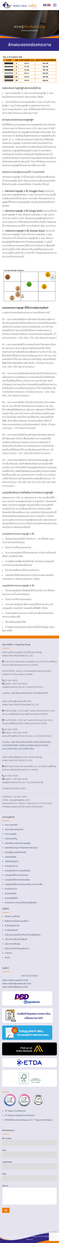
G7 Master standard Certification (20, 1115)
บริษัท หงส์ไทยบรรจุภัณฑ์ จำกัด (15, 980)
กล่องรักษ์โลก (10, 856)
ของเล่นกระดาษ (11, 866)
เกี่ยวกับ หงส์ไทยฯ (12, 916)
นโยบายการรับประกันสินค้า (16, 939)
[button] (55, 5)
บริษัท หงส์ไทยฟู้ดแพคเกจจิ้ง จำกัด (16, 983)
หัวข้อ (4, 1174)
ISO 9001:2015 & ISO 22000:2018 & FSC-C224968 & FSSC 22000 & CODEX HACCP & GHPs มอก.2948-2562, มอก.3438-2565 (26, 745)
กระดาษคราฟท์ (11, 824)
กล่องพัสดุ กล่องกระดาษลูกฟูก (18, 843)
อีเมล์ (4, 1150)
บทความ (8, 952)
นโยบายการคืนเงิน (12, 943)
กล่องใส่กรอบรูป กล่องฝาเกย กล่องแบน (21, 847)
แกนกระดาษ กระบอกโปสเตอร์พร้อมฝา (21, 902)
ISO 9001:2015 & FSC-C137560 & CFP (29, 693)
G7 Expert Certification (15, 1110)
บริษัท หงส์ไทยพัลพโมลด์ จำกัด (15, 986)
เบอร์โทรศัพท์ (7, 1162)
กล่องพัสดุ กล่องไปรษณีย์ (15, 852)
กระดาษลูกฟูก (11, 833)
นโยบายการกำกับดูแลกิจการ (17, 948)
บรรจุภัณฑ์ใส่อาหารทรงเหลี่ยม (17, 879)
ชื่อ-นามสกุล (6, 1138)
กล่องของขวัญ (11, 838)
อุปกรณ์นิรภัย (10, 893)
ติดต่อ (7, 957)
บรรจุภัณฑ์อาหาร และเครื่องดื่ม (17, 870)
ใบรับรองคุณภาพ (12, 925)
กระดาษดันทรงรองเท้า (14, 829)
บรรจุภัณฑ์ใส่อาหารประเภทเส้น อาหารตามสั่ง (23, 884)
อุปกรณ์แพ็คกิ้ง (11, 898)
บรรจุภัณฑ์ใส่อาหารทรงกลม (16, 875)
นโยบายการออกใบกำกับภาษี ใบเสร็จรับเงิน (23, 934)
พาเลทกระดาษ (11, 888)
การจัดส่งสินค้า (11, 930)
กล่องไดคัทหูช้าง (12, 861)
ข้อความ (5, 1185)
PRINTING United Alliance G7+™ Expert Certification (29, 1119)
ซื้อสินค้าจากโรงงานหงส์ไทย (17, 921)
